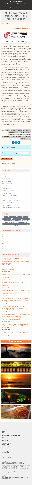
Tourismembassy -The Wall (9, 193)
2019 (3, 246)
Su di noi (4, 431)
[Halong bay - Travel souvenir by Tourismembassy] (16, 396)
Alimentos (14, 222)
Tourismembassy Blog (7, 158)
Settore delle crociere (7, 186)
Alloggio (27, 224)
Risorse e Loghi (5, 444)
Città (16, 225)
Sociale (8, 222)
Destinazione (27, 136)
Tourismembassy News (25, 28)
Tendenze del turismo (7, 188)
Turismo (22, 132)
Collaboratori (5, 440)
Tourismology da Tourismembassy (11, 200)
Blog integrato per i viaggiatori (8, 163)
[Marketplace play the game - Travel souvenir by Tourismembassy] (16, 411)
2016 (3, 239)
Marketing (28, 134)
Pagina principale (6, 430)
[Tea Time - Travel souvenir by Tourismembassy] (16, 366)
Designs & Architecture (8, 178)
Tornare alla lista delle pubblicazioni (10, 128)
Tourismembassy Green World (9, 195)
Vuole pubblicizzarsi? (7, 434)
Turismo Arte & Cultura (8, 202)
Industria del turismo (7, 183)
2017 (3, 241)
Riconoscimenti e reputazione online (11, 435)
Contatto (4, 453)
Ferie (14, 136)
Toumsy (28, 132)
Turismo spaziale (6, 205)
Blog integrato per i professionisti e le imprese (12, 161)
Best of (4, 176)
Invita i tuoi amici (16, 341)
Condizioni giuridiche (7, 451)
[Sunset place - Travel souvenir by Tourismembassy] (16, 381)
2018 (3, 243)
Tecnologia (11, 134)
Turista (19, 220)
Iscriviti (12, 8)
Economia (19, 136)
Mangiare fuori (7, 224)
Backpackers (5, 174)
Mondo (8, 130)
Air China (18, 26)
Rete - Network (20, 134)
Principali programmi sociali (9, 446)
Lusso (25, 222)
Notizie (20, 3)
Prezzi (4, 3)
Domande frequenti (6, 443)
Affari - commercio (26, 139)
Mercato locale (6, 136)
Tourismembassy (14, 132)
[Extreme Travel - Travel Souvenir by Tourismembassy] (16, 351)
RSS (16, 166)
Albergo (7, 220)
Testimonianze (5, 441)
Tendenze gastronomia (8, 190)
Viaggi (13, 130)
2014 (3, 234)
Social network (12, 3)
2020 (3, 248)
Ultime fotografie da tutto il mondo (11, 207)
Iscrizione (27, 3)
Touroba (19, 130)
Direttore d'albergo (7, 181)
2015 (3, 236)
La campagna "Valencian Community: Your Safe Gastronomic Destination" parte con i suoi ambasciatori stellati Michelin (16, 284)
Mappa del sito (5, 452)
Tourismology (27, 130)
